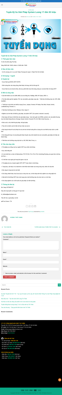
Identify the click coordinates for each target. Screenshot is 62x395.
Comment (6, 239)
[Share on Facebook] (27, 206)
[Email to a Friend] (32, 206)
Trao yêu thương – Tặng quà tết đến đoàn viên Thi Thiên (15, 307)
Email (5, 259)
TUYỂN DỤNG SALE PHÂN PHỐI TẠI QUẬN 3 (46, 227)
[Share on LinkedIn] (35, 206)
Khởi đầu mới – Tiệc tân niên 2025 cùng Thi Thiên (14, 298)
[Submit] (59, 285)
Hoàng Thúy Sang (37, 16)
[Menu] (2, 5)
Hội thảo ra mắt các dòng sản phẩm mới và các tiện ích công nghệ (18, 301)
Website (5, 266)
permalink (42, 211)
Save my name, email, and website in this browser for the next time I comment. (26, 273)
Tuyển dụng (31, 10)
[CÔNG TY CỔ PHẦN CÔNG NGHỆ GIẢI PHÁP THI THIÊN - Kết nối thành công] (31, 4)
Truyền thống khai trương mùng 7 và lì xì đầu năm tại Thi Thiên (17, 304)
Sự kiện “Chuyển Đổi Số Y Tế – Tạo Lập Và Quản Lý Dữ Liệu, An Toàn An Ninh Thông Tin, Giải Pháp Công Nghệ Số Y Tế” (30, 295)
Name (5, 252)
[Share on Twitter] (29, 206)
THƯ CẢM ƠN (7, 227)
